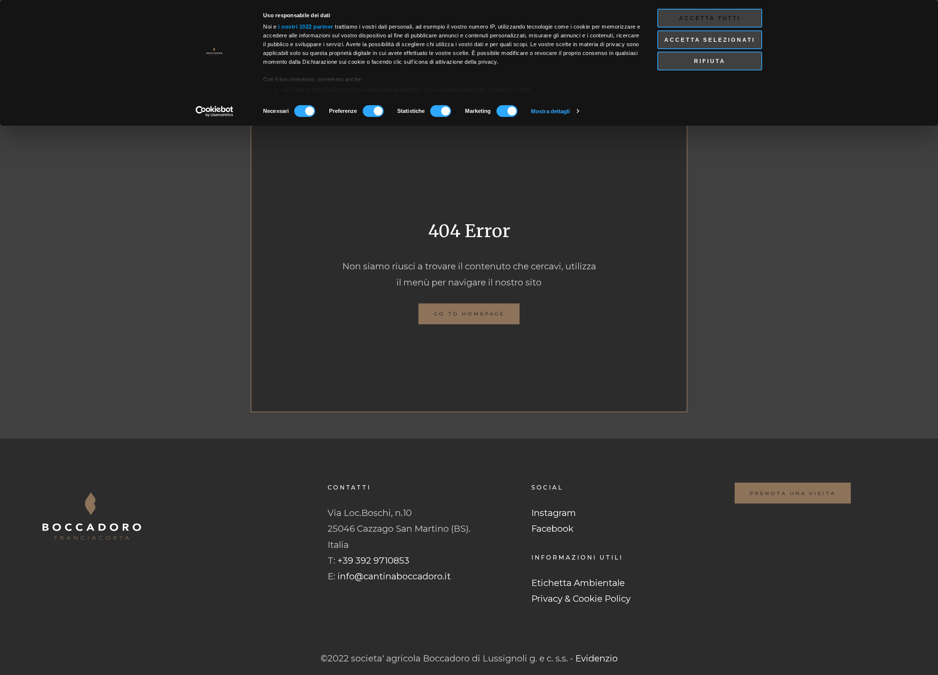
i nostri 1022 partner (305, 26)
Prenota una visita (793, 493)
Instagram (553, 513)
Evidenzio (596, 658)
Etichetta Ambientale (578, 583)
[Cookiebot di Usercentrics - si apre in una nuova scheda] (214, 111)
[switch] (373, 111)
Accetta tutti (710, 18)
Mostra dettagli (550, 111)
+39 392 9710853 (373, 560)
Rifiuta (709, 61)
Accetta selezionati (709, 40)
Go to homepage (469, 314)
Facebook (552, 528)
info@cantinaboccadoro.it (394, 576)
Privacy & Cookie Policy (581, 598)
